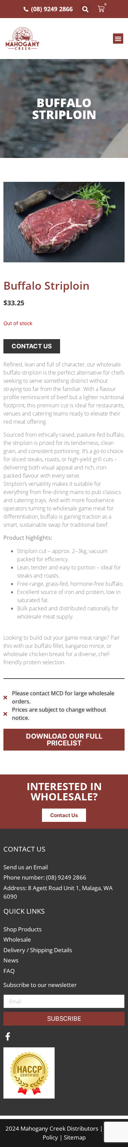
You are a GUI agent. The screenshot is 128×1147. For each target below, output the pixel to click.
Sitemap (75, 1137)
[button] (85, 9)
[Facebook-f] (7, 1036)
